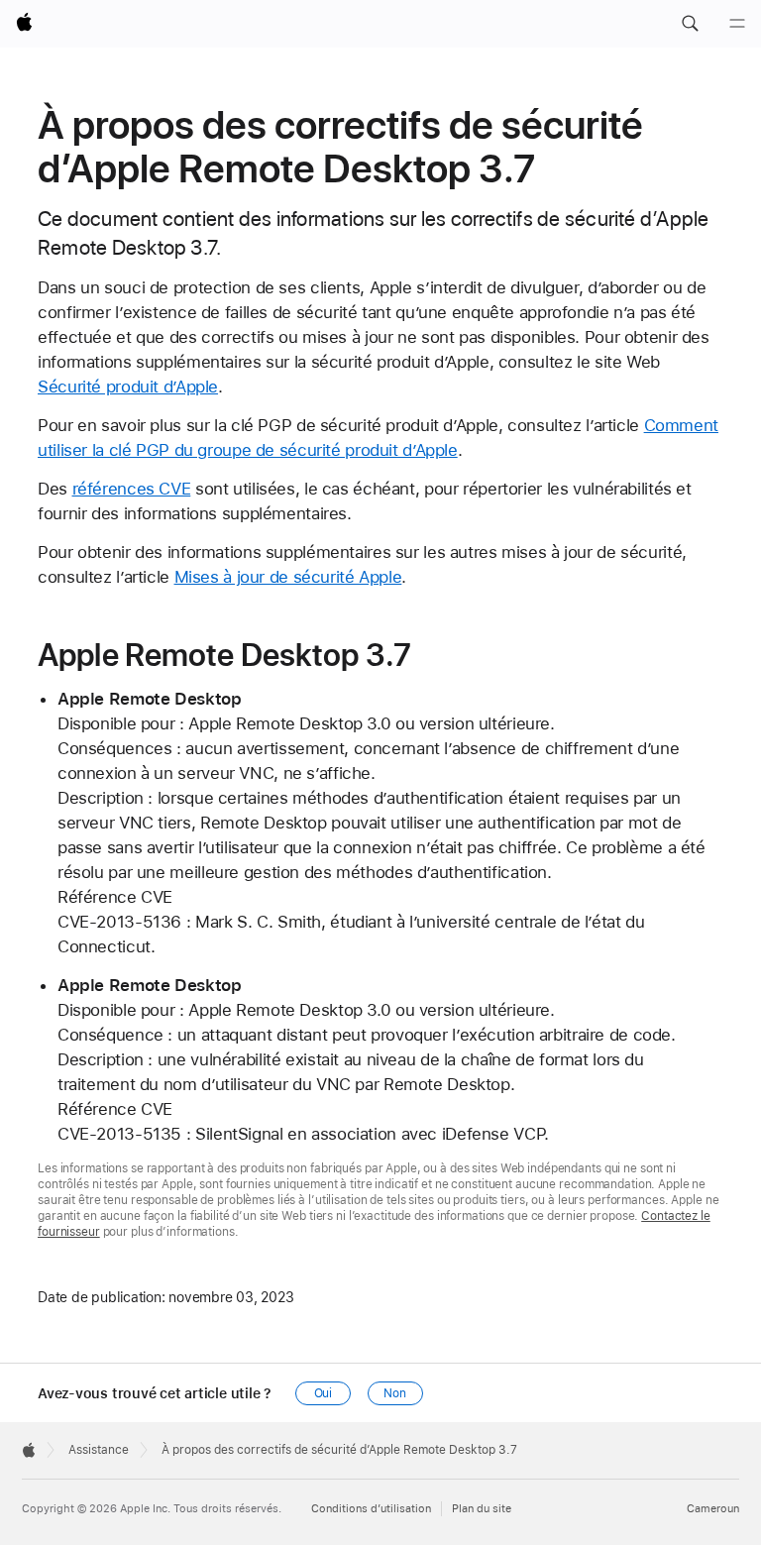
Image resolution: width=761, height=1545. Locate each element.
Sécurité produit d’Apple (128, 386)
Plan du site (481, 1508)
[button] (689, 24)
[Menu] (737, 24)
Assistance (98, 1450)
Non (394, 1393)
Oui (323, 1393)
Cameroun (713, 1508)
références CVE (131, 488)
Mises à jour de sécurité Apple (288, 577)
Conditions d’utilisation (371, 1508)
